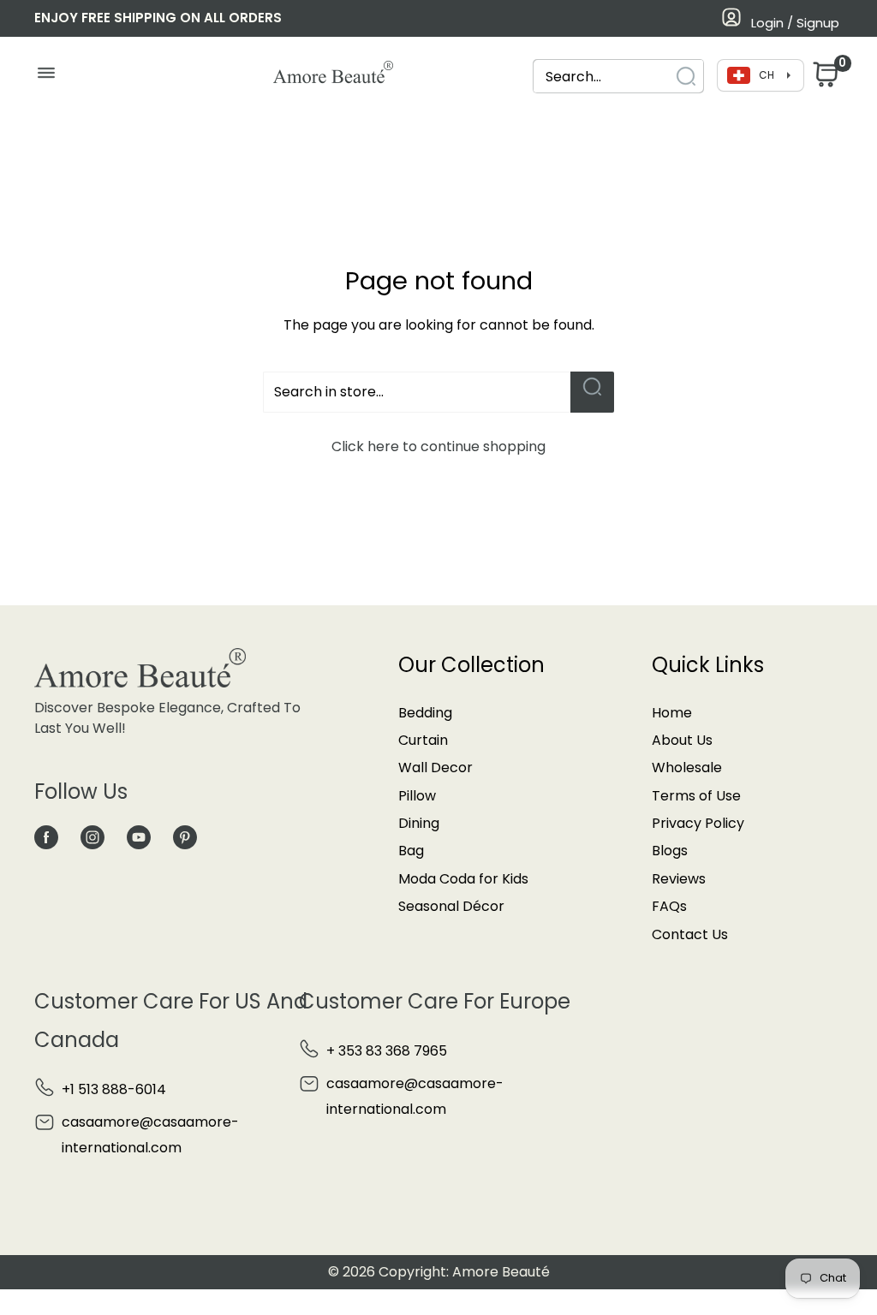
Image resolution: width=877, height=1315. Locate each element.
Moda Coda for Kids (463, 879)
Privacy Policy (698, 823)
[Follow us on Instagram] (92, 836)
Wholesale (687, 767)
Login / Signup (795, 23)
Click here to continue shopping (438, 446)
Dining (418, 823)
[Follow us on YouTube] (139, 836)
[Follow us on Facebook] (46, 836)
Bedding (425, 713)
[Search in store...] (592, 392)
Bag (411, 850)
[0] (823, 79)
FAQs (669, 906)
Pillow (417, 796)
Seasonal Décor (451, 906)
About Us (682, 740)
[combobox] (603, 76)
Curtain (423, 740)
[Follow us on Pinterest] (185, 836)
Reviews (679, 879)
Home (672, 713)
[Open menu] (46, 77)
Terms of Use (696, 796)
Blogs (670, 850)
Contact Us (690, 934)
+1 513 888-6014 (114, 1089)
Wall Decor (435, 767)
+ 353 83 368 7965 (386, 1051)
